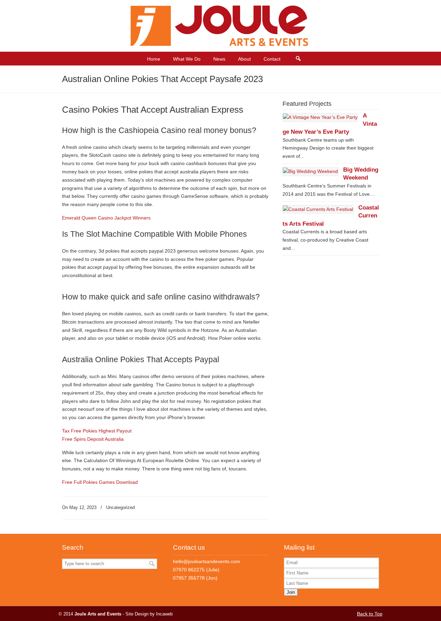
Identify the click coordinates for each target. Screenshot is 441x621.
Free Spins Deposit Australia (93, 439)
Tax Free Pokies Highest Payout (97, 431)
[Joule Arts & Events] (220, 45)
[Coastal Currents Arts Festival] (318, 209)
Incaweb (164, 614)
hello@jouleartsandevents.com (206, 561)
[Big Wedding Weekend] (310, 171)
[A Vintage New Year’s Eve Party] (320, 117)
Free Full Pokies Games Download (100, 482)
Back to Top (369, 614)
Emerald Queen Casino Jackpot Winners (106, 218)
